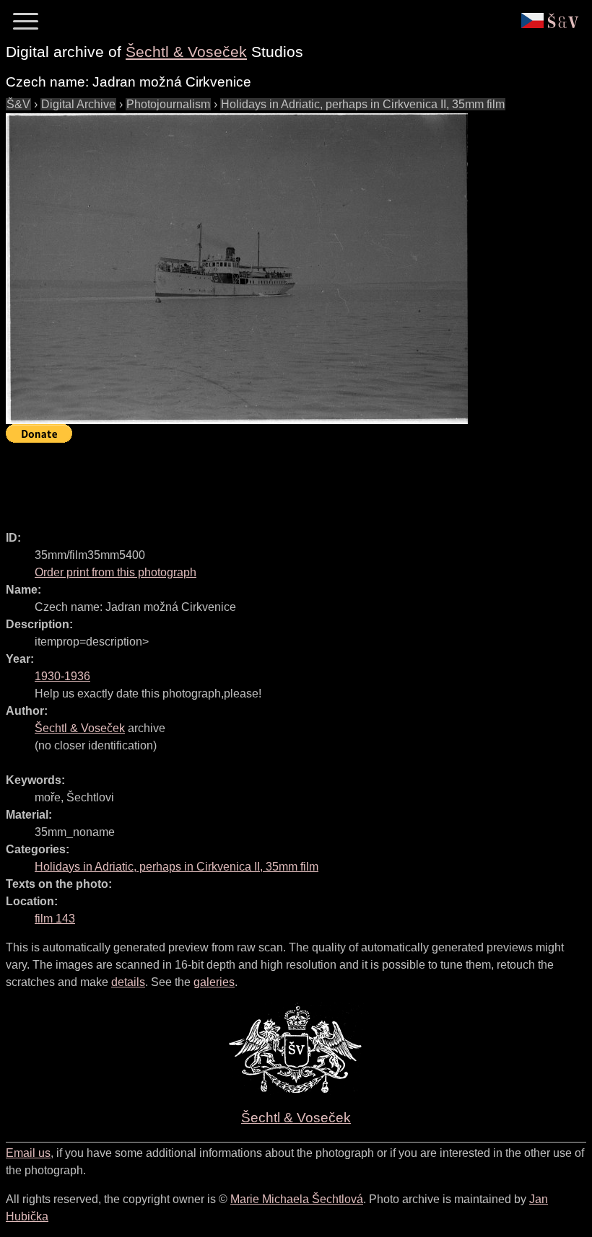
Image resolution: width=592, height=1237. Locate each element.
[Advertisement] (268, 480)
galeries (214, 982)
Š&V (18, 104)
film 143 (55, 918)
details (128, 982)
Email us (28, 1153)
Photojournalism (168, 104)
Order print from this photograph (115, 572)
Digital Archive (78, 104)
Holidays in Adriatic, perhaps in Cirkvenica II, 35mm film (363, 104)
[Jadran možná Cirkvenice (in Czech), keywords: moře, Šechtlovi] (237, 268)
